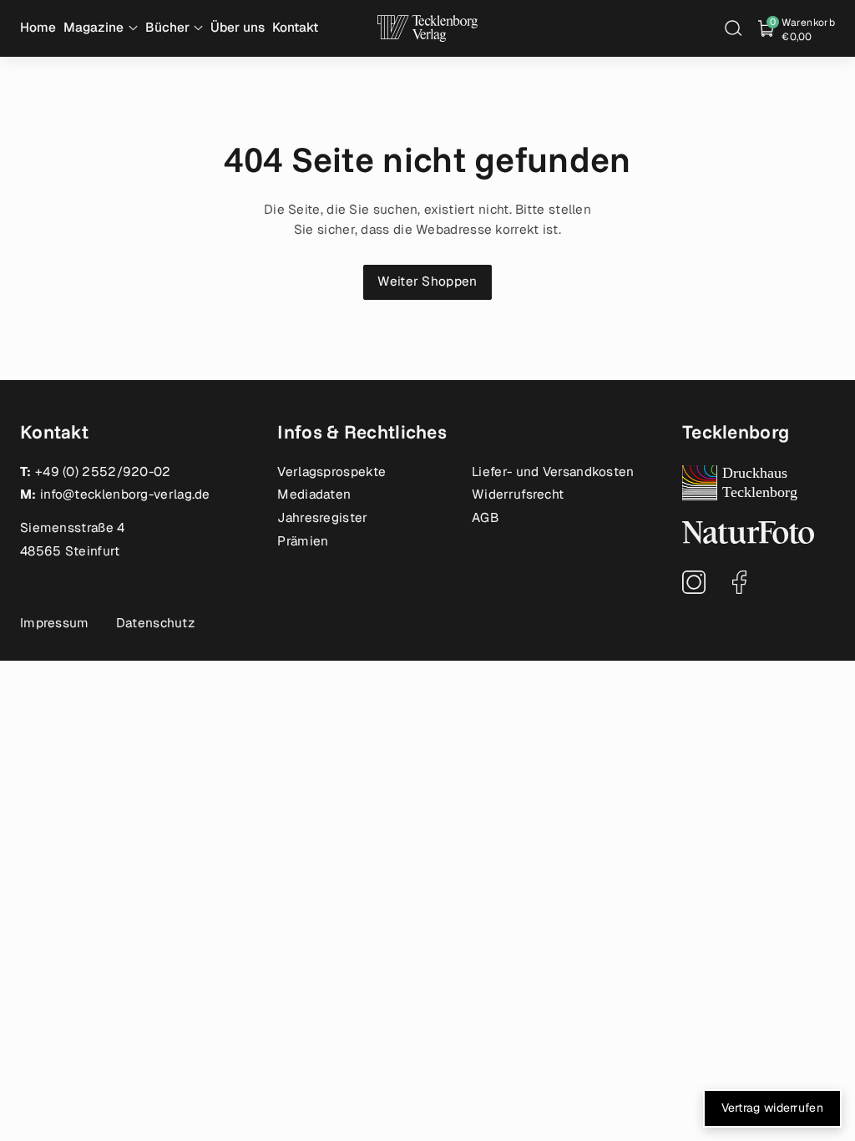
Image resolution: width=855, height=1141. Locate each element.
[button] (733, 28)
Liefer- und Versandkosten (553, 472)
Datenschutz (155, 623)
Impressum (54, 623)
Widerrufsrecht (518, 494)
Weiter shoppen (427, 281)
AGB (485, 518)
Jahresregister (322, 518)
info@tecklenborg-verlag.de (125, 494)
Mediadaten (314, 494)
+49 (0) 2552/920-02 (103, 472)
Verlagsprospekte (331, 472)
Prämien (302, 541)
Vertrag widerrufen (772, 1107)
